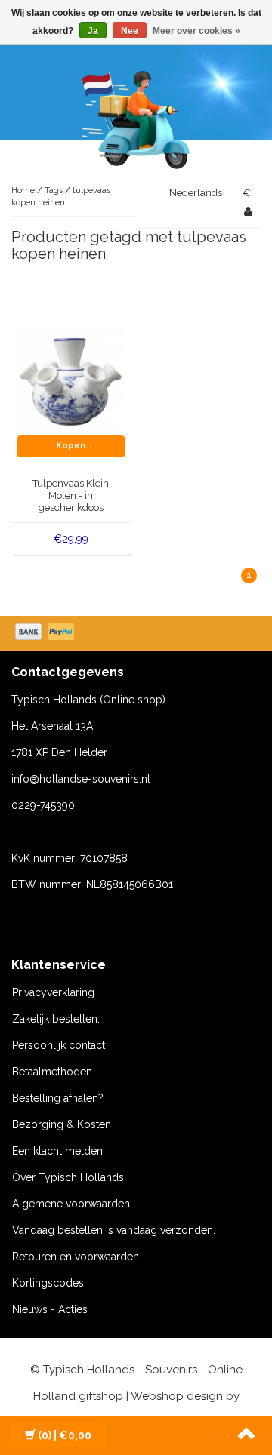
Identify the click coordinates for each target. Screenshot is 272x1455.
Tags (54, 190)
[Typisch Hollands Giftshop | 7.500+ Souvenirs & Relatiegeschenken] (136, 117)
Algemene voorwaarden (71, 1204)
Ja (93, 31)
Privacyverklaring (53, 992)
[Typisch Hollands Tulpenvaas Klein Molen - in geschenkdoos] (71, 381)
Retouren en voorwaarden (75, 1256)
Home (23, 190)
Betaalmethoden (52, 1072)
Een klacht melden (57, 1151)
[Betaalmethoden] (46, 633)
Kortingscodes (48, 1283)
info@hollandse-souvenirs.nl (80, 779)
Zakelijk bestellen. (56, 1019)
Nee (129, 31)
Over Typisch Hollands (68, 1177)
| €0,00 (64, 1435)
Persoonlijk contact (58, 1045)
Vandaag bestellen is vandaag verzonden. (113, 1230)
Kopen (70, 446)
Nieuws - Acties (50, 1309)
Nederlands (195, 192)
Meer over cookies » (196, 31)
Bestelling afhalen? (58, 1098)
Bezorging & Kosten (61, 1124)
